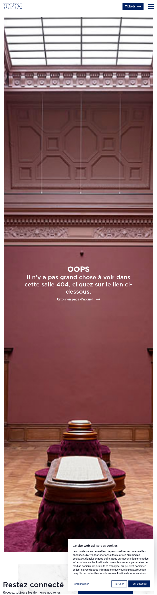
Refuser (119, 583)
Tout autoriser (139, 583)
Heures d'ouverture (17, 15)
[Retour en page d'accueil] (13, 6)
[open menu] (151, 6)
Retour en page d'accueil (75, 299)
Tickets (130, 6)
